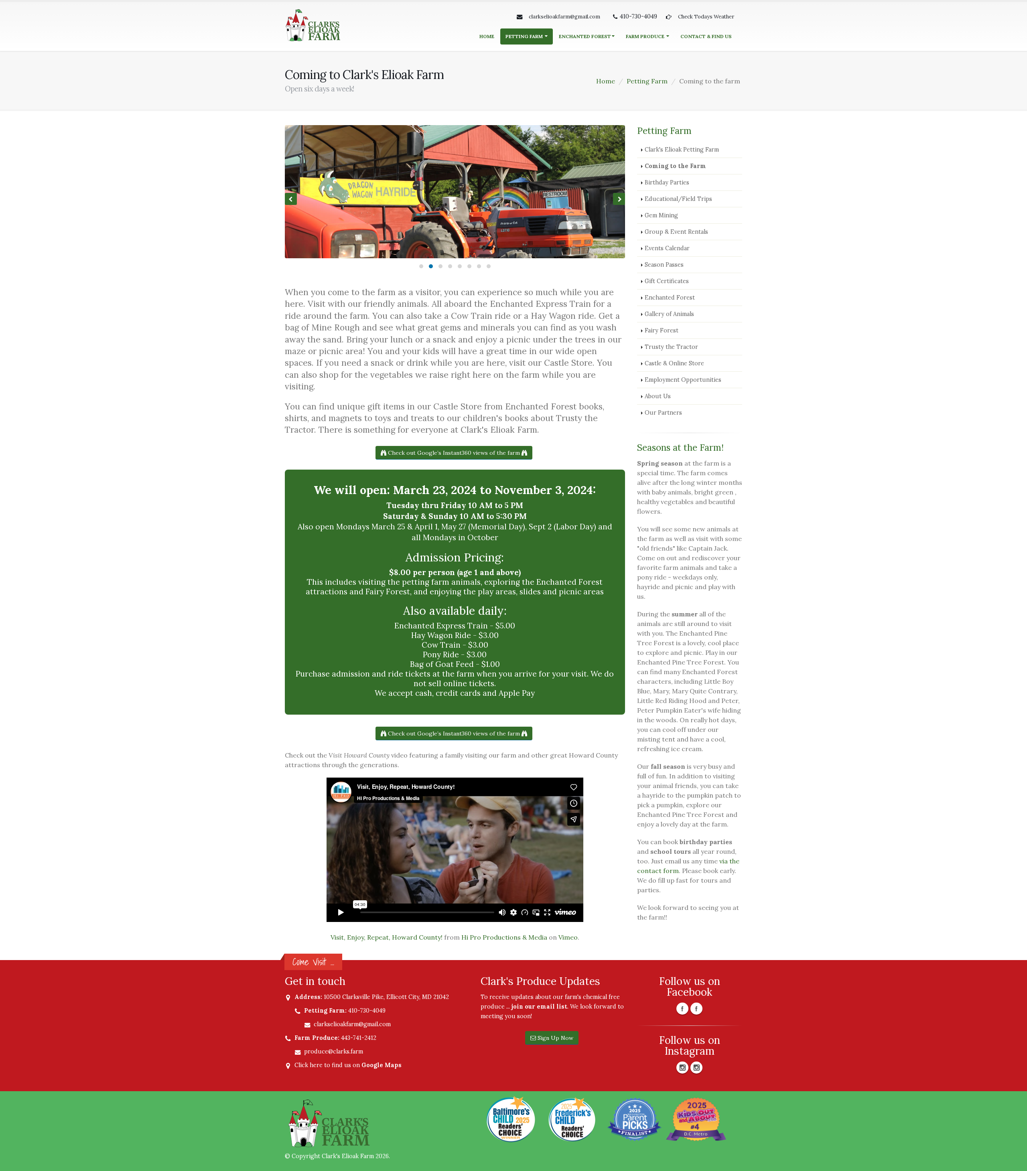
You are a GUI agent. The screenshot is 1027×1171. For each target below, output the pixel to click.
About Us (658, 396)
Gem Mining (661, 215)
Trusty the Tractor (671, 346)
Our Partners (663, 412)
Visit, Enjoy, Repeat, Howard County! (386, 937)
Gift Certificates (667, 281)
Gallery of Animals (669, 314)
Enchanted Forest (585, 36)
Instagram (682, 1068)
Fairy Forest (661, 330)
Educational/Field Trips (678, 199)
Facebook (682, 1009)
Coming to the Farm (675, 166)
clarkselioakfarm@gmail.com (564, 16)
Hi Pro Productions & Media (504, 937)
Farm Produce (646, 36)
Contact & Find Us (706, 36)
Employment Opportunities (683, 379)
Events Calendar (667, 248)
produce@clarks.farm (333, 1051)
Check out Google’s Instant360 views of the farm (454, 452)
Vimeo (568, 937)
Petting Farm (524, 36)
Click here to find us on (348, 1065)
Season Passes (664, 264)
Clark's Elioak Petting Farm (682, 149)
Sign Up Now (554, 1037)
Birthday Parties (667, 182)
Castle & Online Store (674, 363)
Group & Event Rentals (676, 231)
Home (486, 36)
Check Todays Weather (706, 16)
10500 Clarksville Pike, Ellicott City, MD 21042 (386, 997)
